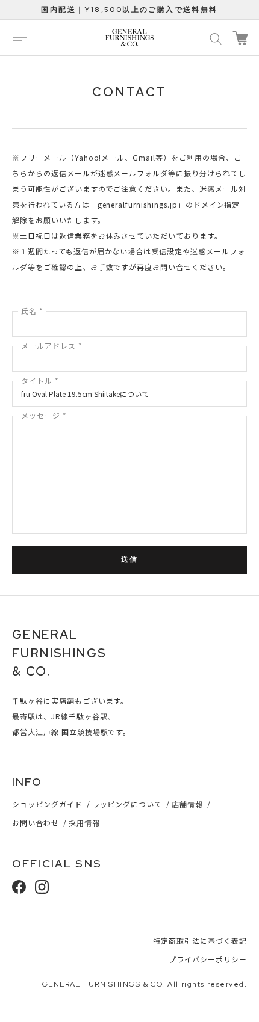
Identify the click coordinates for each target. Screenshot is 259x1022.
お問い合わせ (35, 822)
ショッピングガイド (47, 804)
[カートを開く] (240, 38)
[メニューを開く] (20, 38)
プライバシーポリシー (208, 959)
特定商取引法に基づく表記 (200, 940)
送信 (130, 559)
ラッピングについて (127, 804)
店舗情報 (187, 804)
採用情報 (84, 822)
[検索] (216, 38)
